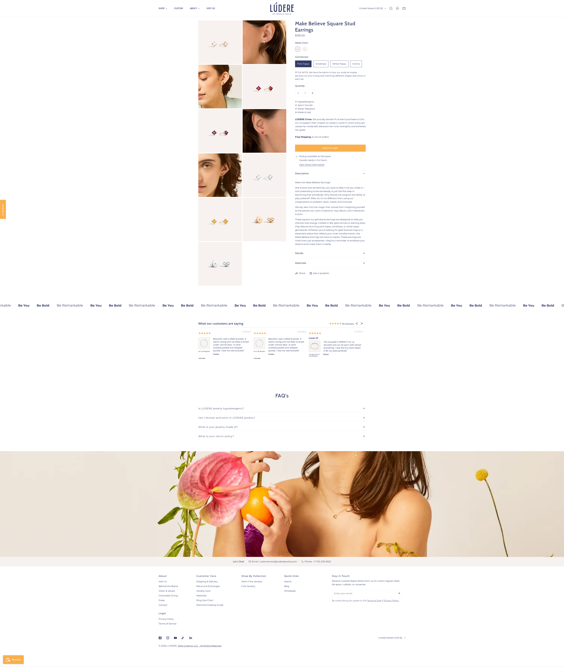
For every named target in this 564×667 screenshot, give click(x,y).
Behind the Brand (168, 586)
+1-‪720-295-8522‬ (322, 561)
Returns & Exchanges (208, 586)
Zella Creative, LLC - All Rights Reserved (199, 645)
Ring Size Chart (204, 600)
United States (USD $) (371, 8)
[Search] (391, 8)
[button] (163, 8)
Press (161, 600)
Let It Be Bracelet (228, 351)
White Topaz (339, 63)
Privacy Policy (166, 619)
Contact (163, 605)
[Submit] (399, 593)
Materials (201, 595)
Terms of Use (374, 600)
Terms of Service (167, 623)
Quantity (300, 86)
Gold (297, 49)
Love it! (282, 338)
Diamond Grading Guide (209, 605)
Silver (304, 49)
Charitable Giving (168, 595)
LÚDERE (172, 645)
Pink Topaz (303, 63)
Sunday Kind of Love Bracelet (283, 355)
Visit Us (163, 581)
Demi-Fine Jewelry (251, 581)
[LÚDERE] (282, 8)
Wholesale (290, 590)
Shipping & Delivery (207, 581)
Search (288, 581)
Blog (286, 586)
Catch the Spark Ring (340, 352)
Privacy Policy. (391, 600)
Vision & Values (167, 590)
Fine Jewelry (248, 586)
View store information (311, 165)
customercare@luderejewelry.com (278, 561)
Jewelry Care (203, 590)
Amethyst (320, 63)
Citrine (356, 63)
